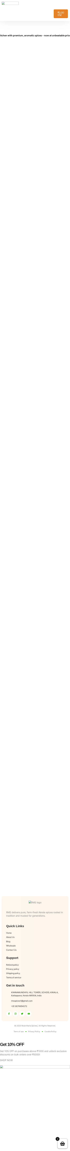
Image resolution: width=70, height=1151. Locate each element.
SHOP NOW (6, 1060)
